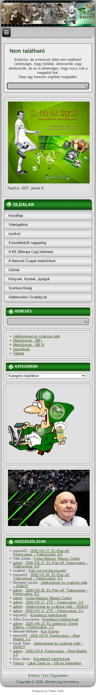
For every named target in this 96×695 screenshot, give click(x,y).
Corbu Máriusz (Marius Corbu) (57, 559)
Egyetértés (59, 676)
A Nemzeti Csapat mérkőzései (32, 261)
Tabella (18, 353)
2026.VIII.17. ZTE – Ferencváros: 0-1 (54, 602)
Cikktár (14, 270)
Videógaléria (18, 225)
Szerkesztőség (20, 288)
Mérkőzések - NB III (28, 345)
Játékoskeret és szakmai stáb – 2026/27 (50, 584)
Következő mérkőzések (48, 615)
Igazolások (21, 349)
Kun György (50, 631)
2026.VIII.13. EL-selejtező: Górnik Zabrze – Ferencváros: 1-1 (45, 625)
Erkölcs (34, 676)
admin (17, 563)
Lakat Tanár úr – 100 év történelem (54, 663)
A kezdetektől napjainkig (27, 243)
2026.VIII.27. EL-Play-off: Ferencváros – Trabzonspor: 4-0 (41, 552)
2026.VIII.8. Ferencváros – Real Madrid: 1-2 (46, 637)
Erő (45, 676)
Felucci (18, 663)
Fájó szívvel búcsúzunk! (47, 571)
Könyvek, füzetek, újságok (29, 279)
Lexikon (15, 234)
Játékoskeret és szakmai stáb (36, 336)
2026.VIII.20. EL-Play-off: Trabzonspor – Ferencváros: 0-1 (41, 576)
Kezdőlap (16, 216)
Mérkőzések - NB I (27, 341)
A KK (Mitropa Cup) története (31, 252)
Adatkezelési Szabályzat (28, 297)
